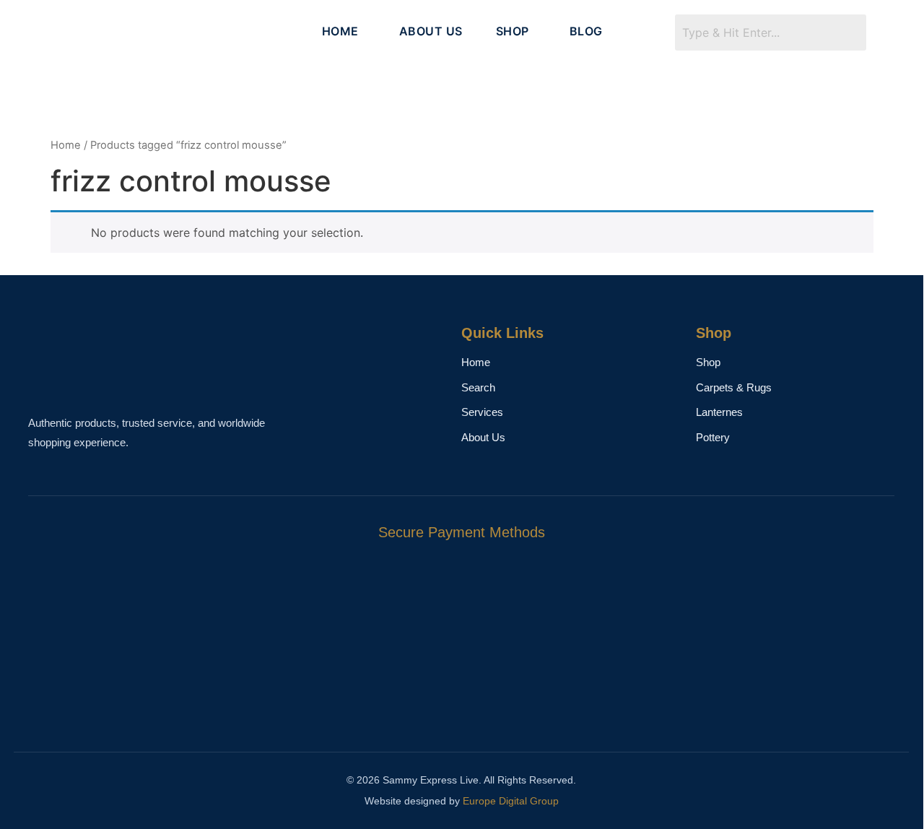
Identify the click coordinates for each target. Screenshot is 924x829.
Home (66, 145)
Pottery (713, 437)
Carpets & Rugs (734, 387)
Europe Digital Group (511, 801)
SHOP (512, 31)
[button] (344, 31)
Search (478, 387)
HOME (340, 31)
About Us (483, 437)
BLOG (586, 31)
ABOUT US (431, 31)
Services (482, 412)
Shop (708, 362)
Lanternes (719, 412)
